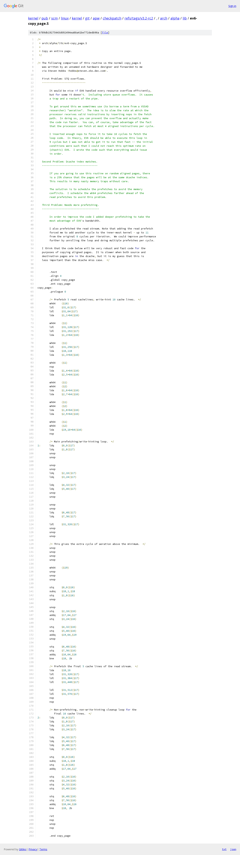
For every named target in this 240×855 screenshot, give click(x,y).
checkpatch (112, 18)
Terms (43, 849)
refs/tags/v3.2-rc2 (138, 18)
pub (44, 18)
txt (224, 849)
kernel (33, 18)
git (87, 18)
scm (54, 18)
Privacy (32, 849)
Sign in (232, 6)
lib (185, 18)
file (105, 32)
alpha (174, 18)
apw (96, 18)
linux (65, 18)
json (233, 849)
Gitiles (22, 849)
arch (163, 18)
